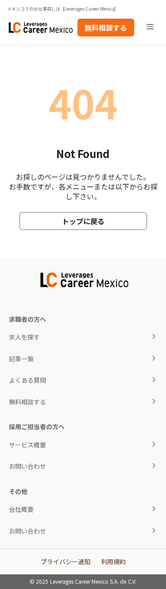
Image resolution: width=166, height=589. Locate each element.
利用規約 (113, 561)
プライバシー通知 (65, 561)
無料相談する (106, 27)
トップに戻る (83, 221)
